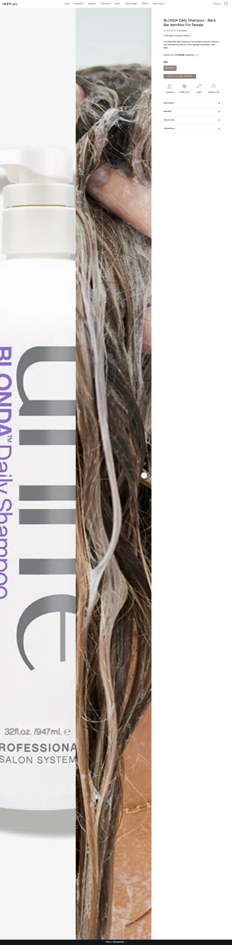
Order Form (105, 4)
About (117, 4)
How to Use (169, 120)
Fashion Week (131, 4)
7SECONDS (78, 4)
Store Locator (158, 4)
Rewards (92, 4)
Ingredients (169, 129)
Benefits (167, 112)
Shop (67, 4)
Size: (166, 62)
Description (169, 103)
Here (196, 55)
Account (217, 4)
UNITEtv (145, 4)
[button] (116, 942)
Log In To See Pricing (180, 76)
